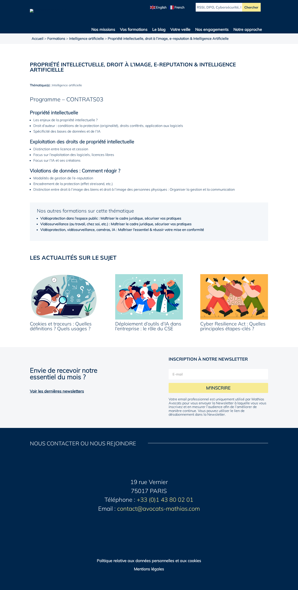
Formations (56, 38)
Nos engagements (212, 30)
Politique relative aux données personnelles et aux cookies (149, 560)
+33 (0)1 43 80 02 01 (165, 499)
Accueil (37, 38)
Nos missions (103, 30)
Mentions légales (149, 568)
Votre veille (180, 30)
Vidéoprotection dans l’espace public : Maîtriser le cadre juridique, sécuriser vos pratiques (110, 218)
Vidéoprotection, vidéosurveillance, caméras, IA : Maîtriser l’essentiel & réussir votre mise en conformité (122, 229)
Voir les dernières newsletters (57, 391)
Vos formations (133, 30)
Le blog (159, 30)
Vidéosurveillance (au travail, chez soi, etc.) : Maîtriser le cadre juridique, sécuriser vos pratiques (116, 224)
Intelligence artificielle (86, 38)
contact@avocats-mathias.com (158, 508)
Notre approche (247, 30)
